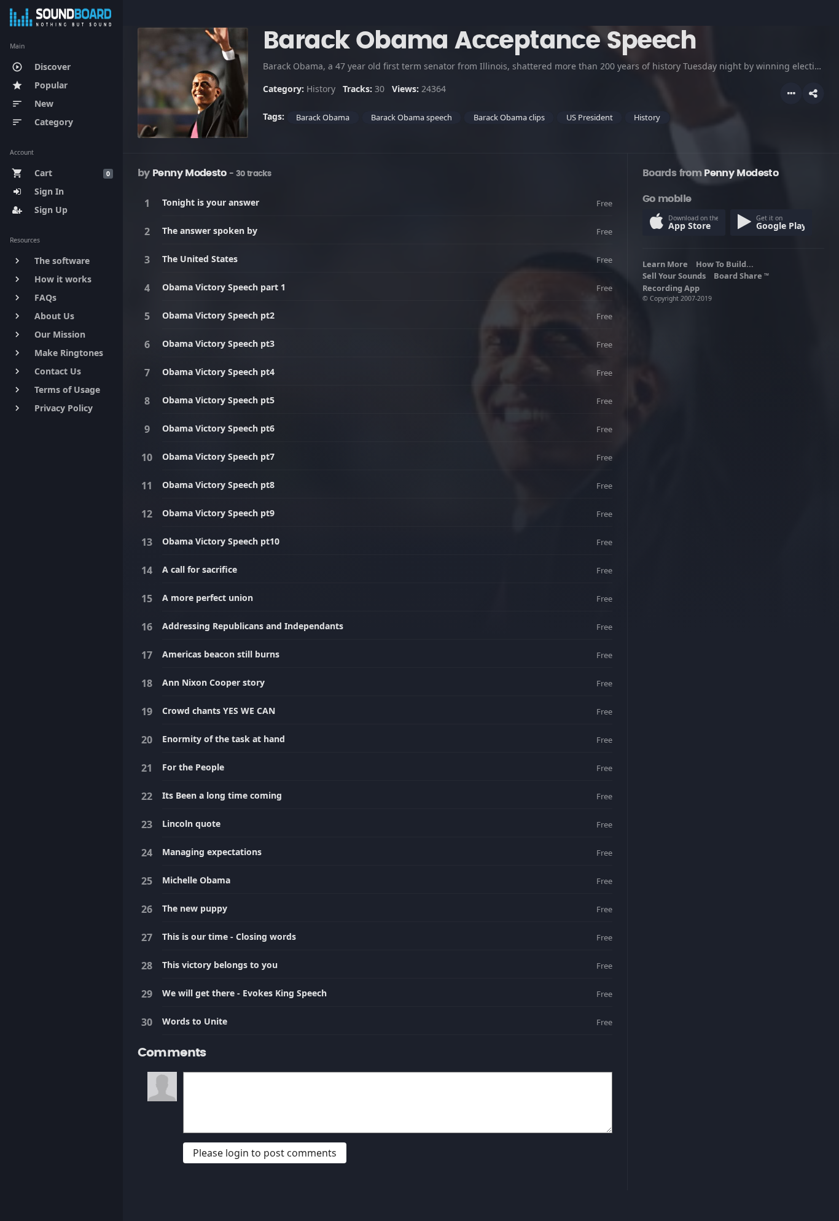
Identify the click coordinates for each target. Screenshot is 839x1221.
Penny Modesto (189, 173)
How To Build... (726, 263)
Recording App (672, 287)
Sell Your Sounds (675, 275)
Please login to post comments (265, 1153)
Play (149, 203)
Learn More (667, 263)
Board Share (741, 275)
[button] (813, 93)
